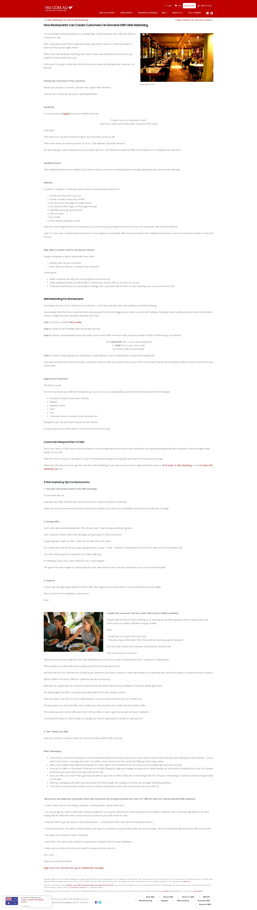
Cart (179, 5)
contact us (186, 881)
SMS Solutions (106, 12)
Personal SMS (205, 904)
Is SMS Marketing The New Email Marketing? (66, 19)
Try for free (189, 5)
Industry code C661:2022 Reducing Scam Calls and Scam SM (89, 885)
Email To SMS (188, 897)
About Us (177, 12)
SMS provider (75, 322)
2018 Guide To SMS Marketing (177, 465)
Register (164, 900)
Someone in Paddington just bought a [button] (32, 900)
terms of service (79, 887)
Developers (126, 12)
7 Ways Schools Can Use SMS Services (193, 19)
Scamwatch (197, 891)
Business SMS (204, 900)
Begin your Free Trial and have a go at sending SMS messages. (74, 867)
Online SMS (168, 897)
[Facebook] (207, 13)
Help (164, 12)
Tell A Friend (194, 12)
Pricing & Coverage (148, 12)
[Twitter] (211, 13)
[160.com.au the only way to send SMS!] (59, 8)
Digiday (65, 113)
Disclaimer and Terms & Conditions (58, 902)
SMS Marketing (145, 900)
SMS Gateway (183, 900)
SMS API (206, 897)
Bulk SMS (150, 897)
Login (169, 5)
